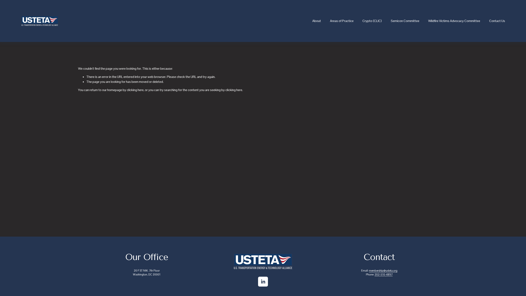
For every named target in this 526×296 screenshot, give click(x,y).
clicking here (135, 90)
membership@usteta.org (383, 270)
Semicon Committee (405, 21)
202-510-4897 (384, 274)
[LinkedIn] (263, 282)
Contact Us (497, 21)
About (316, 21)
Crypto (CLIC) (372, 21)
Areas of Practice (342, 21)
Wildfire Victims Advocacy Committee (454, 21)
